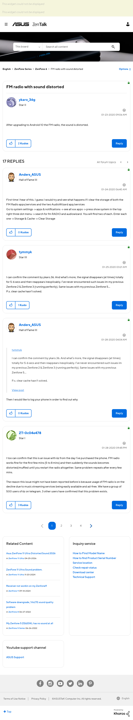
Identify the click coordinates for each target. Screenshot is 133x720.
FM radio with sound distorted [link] (67, 69)
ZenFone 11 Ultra (16, 558)
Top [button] (9, 711)
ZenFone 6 (41, 69)
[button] (11, 143)
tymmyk (17, 350)
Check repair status (85, 567)
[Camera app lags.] (127, 162)
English (7, 69)
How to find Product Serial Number (94, 558)
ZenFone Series (23, 69)
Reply (119, 143)
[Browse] (7, 24)
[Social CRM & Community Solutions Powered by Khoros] (122, 712)
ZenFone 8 (13, 612)
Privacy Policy (38, 698)
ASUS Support (15, 657)
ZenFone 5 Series (16, 628)
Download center (83, 572)
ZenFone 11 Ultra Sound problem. (24, 569)
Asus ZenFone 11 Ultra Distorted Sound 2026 (30, 553)
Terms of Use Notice (14, 698)
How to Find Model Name (89, 553)
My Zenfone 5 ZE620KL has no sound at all (29, 623)
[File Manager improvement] (121, 162)
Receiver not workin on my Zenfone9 (26, 586)
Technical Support (84, 577)
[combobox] (81, 47)
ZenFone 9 (13, 591)
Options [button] (123, 69)
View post (18, 390)
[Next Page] (91, 526)
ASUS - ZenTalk (29, 24)
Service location (82, 563)
